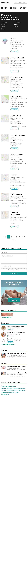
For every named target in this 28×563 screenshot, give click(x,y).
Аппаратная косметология (8, 386)
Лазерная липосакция (7, 388)
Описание (4, 22)
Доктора (3, 24)
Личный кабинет (21, 8)
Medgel (5, 3)
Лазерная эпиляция (6, 390)
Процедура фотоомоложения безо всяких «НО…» (17, 353)
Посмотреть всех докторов (7, 344)
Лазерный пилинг (6, 392)
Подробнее (14, 300)
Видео (16, 27)
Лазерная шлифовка (19, 388)
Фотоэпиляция (5, 394)
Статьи (3, 29)
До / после (17, 22)
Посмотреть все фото (6, 317)
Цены (3, 27)
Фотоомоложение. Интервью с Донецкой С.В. (17, 373)
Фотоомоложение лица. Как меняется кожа (17, 366)
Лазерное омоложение (18, 390)
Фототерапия (14, 392)
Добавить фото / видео (14, 269)
